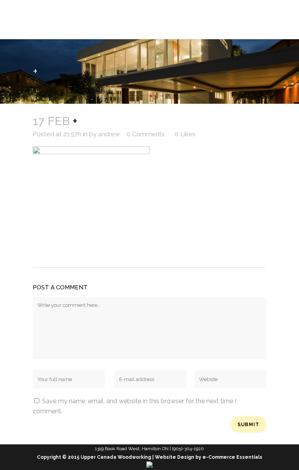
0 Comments (146, 134)
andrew (109, 134)
